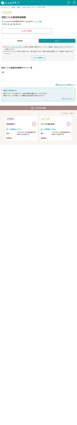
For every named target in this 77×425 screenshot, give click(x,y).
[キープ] (34, 124)
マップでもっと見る (67, 113)
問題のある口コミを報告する (64, 85)
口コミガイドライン (17, 47)
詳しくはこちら (67, 98)
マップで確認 (38, 21)
